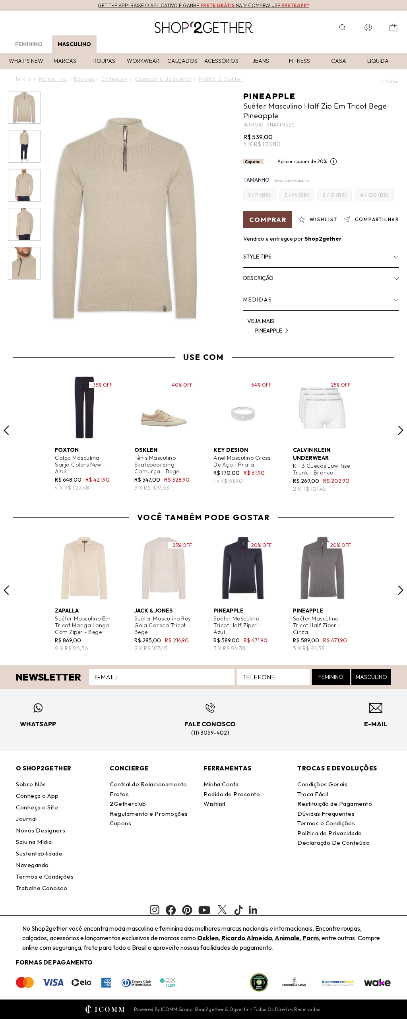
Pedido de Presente (232, 794)
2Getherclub (128, 803)
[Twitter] (222, 910)
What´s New (26, 60)
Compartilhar (377, 219)
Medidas (257, 299)
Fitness (299, 60)
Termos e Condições (45, 876)
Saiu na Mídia (34, 842)
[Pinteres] (187, 910)
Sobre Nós (31, 784)
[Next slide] (400, 430)
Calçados (182, 60)
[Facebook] (170, 910)
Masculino (74, 44)
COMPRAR (268, 220)
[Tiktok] (238, 910)
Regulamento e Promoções (149, 813)
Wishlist (214, 803)
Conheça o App (37, 795)
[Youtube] (204, 910)
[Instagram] (154, 910)
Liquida (378, 60)
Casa (338, 60)
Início (23, 79)
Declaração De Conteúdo (333, 842)
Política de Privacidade (329, 833)
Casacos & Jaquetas (163, 79)
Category (114, 79)
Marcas (65, 60)
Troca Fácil (312, 794)
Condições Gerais (322, 784)
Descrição (258, 278)
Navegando (32, 865)
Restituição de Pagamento (334, 803)
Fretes (119, 794)
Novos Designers (41, 830)
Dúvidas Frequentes (326, 813)
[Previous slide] (6, 430)
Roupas (104, 60)
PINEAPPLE (269, 96)
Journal (26, 819)
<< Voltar (389, 81)
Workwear (143, 60)
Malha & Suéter (221, 79)
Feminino (29, 44)
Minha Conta (221, 784)
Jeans (260, 60)
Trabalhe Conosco (41, 888)
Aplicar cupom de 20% (302, 161)
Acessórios (221, 60)
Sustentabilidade (39, 853)
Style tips (257, 256)
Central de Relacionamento (148, 784)
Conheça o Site (37, 807)
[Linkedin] (253, 910)
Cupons (120, 823)
